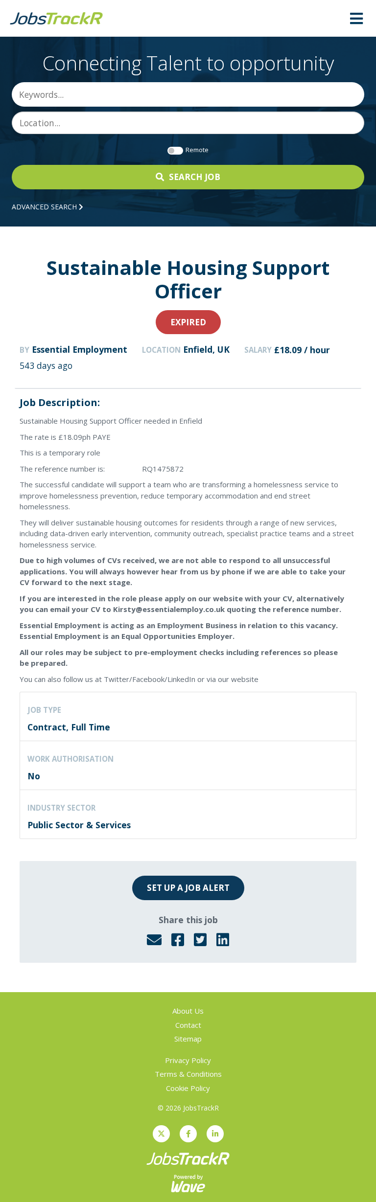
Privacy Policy (188, 1060)
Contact (188, 1025)
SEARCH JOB (194, 176)
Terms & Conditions (188, 1074)
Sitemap (188, 1038)
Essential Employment (79, 349)
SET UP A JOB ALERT (188, 887)
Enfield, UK (206, 349)
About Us (188, 1011)
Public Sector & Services (79, 825)
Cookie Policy (188, 1088)
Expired (188, 322)
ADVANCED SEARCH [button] (45, 206)
